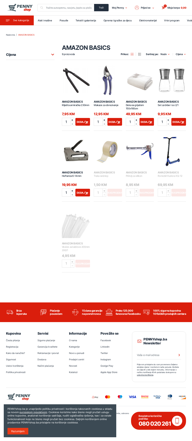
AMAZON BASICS (26, 35)
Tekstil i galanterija (86, 20)
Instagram (105, 359)
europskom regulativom (33, 412)
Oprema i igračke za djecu (118, 20)
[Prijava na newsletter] (176, 355)
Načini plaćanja (46, 365)
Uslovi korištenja (14, 365)
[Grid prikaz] (133, 54)
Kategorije (74, 346)
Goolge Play (106, 365)
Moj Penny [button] (118, 7)
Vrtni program (171, 20)
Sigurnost (11, 359)
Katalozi (73, 372)
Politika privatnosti (16, 372)
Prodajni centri (76, 359)
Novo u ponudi (76, 353)
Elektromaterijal (148, 20)
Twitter (104, 353)
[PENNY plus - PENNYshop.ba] (20, 8)
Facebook (105, 340)
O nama (73, 340)
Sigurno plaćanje (46, 340)
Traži (101, 7)
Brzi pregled (76, 78)
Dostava (42, 359)
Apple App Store (108, 372)
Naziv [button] (163, 54)
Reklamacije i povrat (48, 353)
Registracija (12, 346)
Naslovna (10, 35)
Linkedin (105, 346)
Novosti (73, 365)
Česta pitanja (13, 340)
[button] (144, 8)
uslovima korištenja (145, 375)
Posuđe (64, 20)
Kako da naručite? (15, 353)
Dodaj (81, 121)
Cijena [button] (179, 54)
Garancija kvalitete (47, 346)
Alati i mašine (45, 20)
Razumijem (18, 431)
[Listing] (141, 54)
